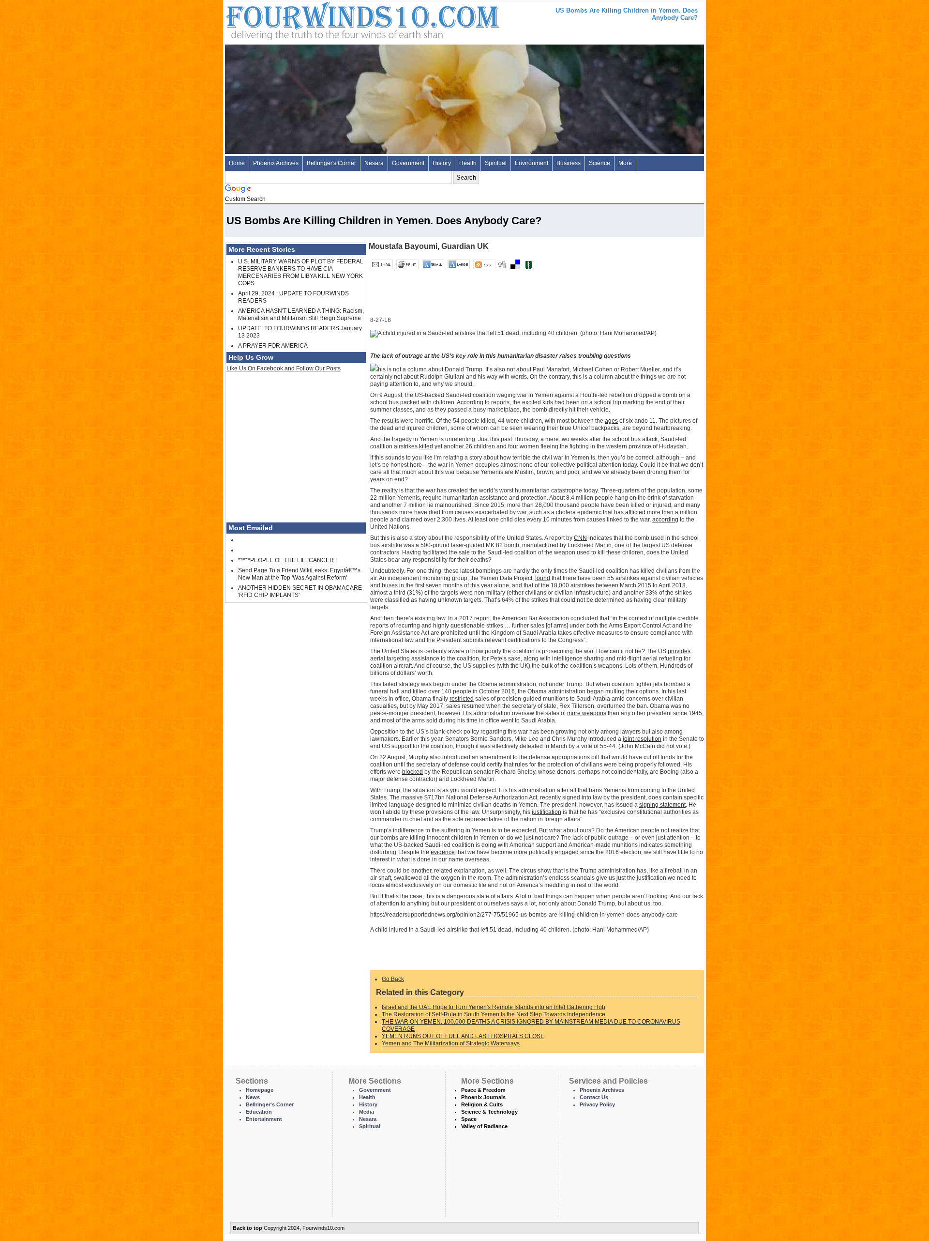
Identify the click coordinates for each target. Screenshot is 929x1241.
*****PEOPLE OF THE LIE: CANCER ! (287, 560)
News (253, 1097)
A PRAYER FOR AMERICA (273, 345)
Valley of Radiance (484, 1126)
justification (546, 812)
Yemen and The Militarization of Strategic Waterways (451, 1043)
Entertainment (264, 1119)
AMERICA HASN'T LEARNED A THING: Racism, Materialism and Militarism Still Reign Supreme (301, 314)
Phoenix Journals (483, 1097)
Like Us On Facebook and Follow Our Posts (283, 368)
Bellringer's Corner (331, 163)
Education (259, 1112)
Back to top (247, 1228)
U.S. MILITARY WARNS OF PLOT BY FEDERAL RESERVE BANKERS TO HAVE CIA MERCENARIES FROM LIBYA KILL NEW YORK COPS (300, 272)
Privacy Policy (597, 1104)
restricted (462, 698)
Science (599, 163)
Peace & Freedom (483, 1090)
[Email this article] (382, 268)
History (442, 163)
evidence (443, 852)
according (665, 519)
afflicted (635, 512)
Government (408, 163)
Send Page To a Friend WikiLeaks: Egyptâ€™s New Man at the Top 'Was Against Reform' (299, 574)
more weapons (586, 713)
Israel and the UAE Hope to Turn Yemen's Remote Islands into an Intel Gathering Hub (493, 1007)
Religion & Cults (482, 1104)
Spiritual (496, 163)
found (542, 578)
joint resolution (642, 738)
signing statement (662, 804)
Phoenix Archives (276, 163)
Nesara (374, 163)
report (482, 618)
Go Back (393, 979)
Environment (531, 163)
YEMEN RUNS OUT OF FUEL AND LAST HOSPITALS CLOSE (463, 1036)
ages (611, 420)
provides (679, 651)
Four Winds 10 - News (322, 19)
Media (366, 1112)
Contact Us (594, 1097)
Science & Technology (489, 1112)
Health (468, 163)
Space (469, 1119)
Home (237, 163)
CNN (580, 538)
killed (426, 446)
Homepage (259, 1090)
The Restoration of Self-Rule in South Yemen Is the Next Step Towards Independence (493, 1014)
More (625, 163)
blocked (412, 771)
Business (568, 163)
